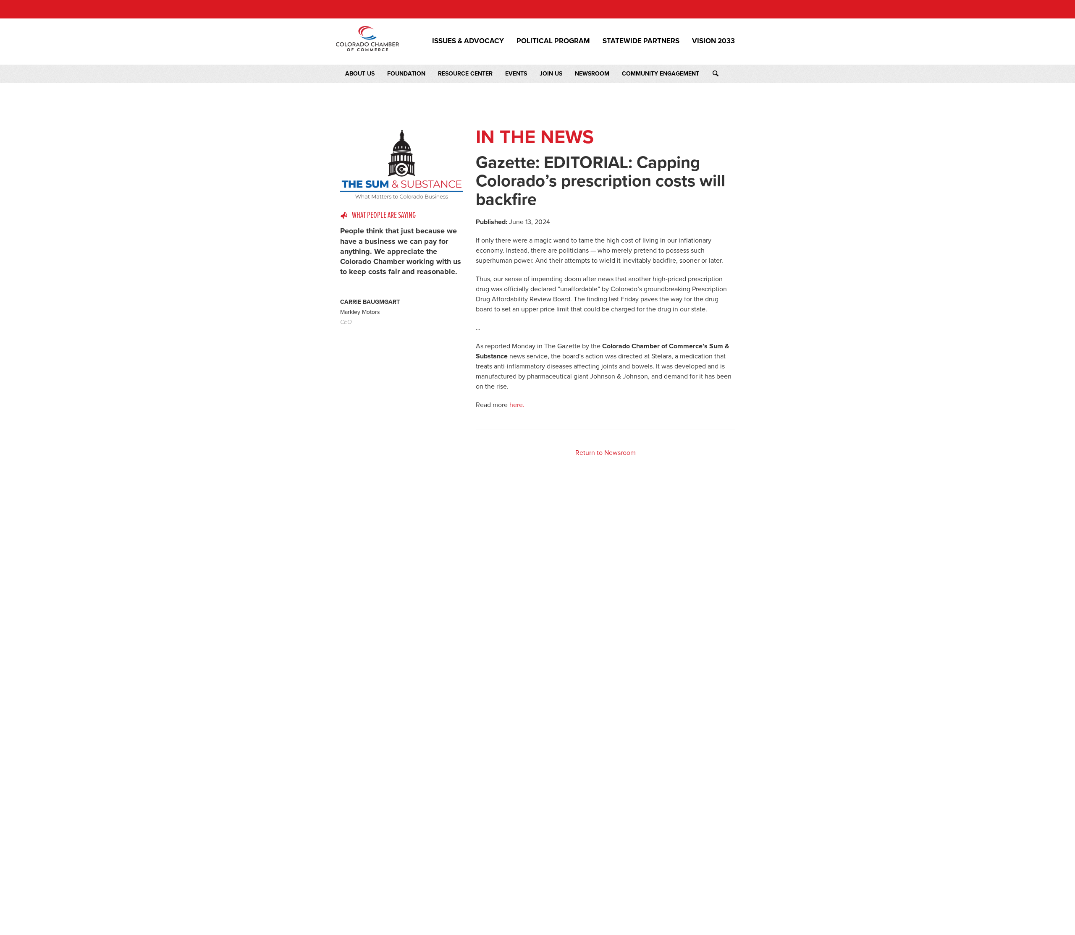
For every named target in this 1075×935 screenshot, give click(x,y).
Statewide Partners (641, 41)
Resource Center (465, 73)
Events (516, 73)
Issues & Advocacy (468, 41)
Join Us (551, 73)
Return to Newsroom (605, 453)
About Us (360, 73)
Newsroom (592, 73)
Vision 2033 (713, 41)
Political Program (553, 41)
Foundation (406, 73)
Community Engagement (660, 73)
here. (516, 405)
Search (723, 74)
